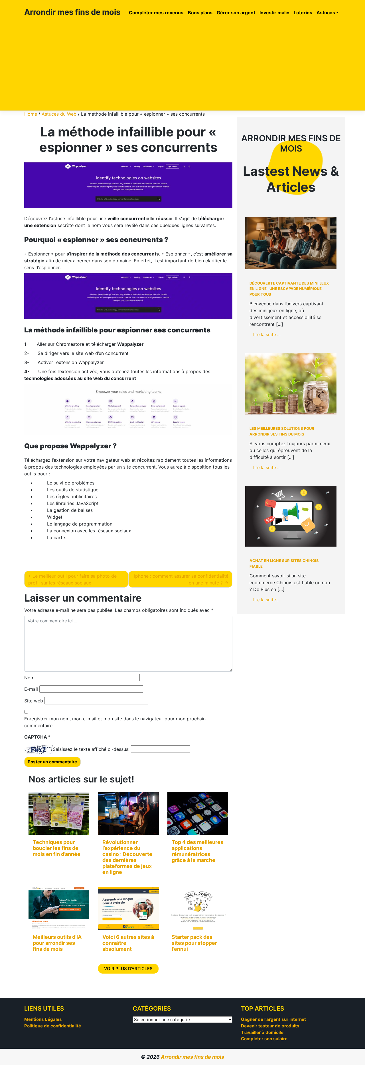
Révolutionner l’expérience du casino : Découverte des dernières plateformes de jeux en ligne (127, 857)
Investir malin (274, 12)
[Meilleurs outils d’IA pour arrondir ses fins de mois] (59, 908)
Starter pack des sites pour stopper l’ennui (194, 943)
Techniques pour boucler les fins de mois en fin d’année (56, 848)
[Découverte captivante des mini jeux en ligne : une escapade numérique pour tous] (290, 243)
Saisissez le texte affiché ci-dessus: (91, 749)
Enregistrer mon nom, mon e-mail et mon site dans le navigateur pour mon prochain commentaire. (115, 722)
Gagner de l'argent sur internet (273, 1019)
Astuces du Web (59, 114)
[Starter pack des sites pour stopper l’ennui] (197, 908)
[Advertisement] (182, 64)
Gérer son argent (236, 12)
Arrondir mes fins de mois (72, 12)
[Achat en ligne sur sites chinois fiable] (290, 516)
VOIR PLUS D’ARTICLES (128, 968)
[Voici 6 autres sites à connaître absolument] (128, 908)
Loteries (303, 12)
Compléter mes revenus (156, 12)
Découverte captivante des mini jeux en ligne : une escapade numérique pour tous (289, 289)
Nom (29, 677)
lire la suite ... (267, 334)
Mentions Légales (43, 1019)
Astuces (326, 12)
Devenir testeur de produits (270, 1026)
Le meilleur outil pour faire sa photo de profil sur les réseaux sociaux (72, 579)
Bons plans (200, 12)
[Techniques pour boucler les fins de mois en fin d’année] (59, 813)
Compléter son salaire (264, 1038)
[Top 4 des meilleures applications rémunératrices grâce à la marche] (197, 813)
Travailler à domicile (262, 1032)
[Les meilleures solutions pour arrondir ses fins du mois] (290, 383)
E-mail (31, 689)
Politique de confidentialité (52, 1026)
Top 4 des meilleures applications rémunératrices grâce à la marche (197, 851)
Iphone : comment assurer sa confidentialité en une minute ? (181, 579)
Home (30, 114)
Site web (33, 701)
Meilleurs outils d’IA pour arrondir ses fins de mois (57, 943)
